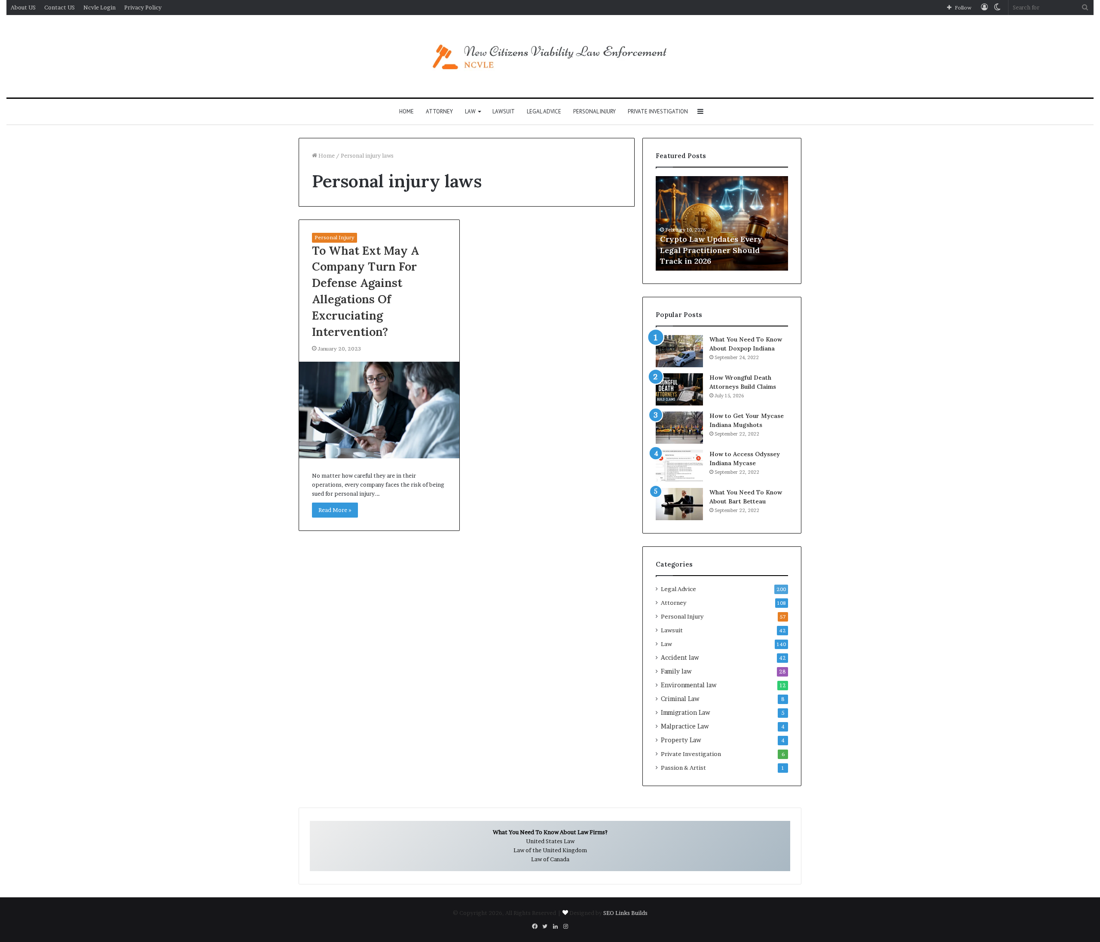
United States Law (550, 841)
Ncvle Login (99, 7)
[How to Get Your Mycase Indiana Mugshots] (679, 428)
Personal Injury (594, 111)
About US (23, 7)
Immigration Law (685, 712)
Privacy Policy (143, 7)
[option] (722, 223)
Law (470, 111)
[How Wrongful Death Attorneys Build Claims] (679, 389)
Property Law (681, 740)
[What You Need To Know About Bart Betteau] (679, 504)
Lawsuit (503, 111)
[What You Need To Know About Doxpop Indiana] (679, 351)
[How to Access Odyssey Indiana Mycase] (679, 466)
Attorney (439, 111)
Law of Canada (550, 859)
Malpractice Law (685, 726)
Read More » (334, 509)
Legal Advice (544, 111)
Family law (676, 671)
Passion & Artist (683, 767)
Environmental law (689, 685)
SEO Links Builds (625, 912)
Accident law (680, 658)
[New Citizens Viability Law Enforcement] (550, 56)
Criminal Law (680, 699)
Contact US (59, 7)
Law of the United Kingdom (550, 850)
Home (406, 111)
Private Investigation (658, 111)
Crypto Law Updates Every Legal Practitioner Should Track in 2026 (711, 249)
